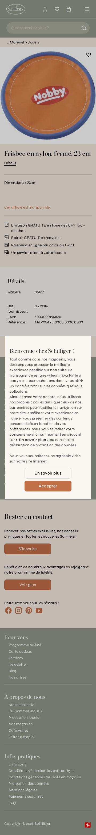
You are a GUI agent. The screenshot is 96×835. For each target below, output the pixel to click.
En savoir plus (48, 473)
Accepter (48, 485)
